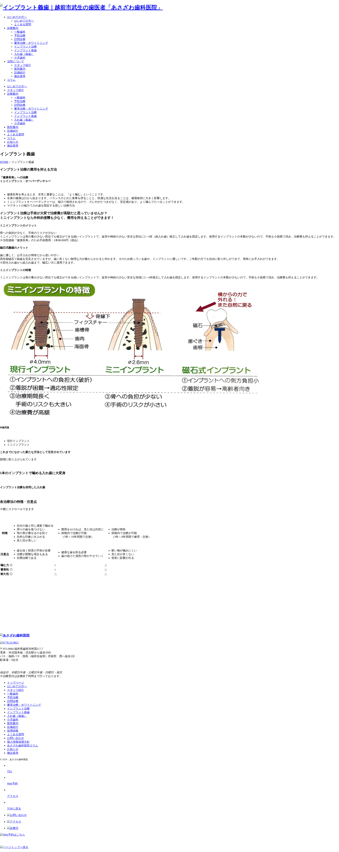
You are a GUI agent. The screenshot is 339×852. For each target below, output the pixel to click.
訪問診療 (19, 39)
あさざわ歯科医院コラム (22, 745)
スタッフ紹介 (22, 65)
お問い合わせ (15, 738)
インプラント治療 (25, 46)
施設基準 (19, 76)
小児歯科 (19, 57)
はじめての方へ (17, 17)
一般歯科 (19, 31)
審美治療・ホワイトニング (31, 42)
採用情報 (12, 730)
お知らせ (12, 141)
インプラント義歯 (25, 50)
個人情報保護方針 (18, 741)
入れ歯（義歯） (24, 54)
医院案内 (19, 68)
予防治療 (19, 35)
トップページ (15, 682)
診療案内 (12, 28)
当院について (15, 61)
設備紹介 (19, 72)
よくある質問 (22, 24)
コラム (11, 79)
